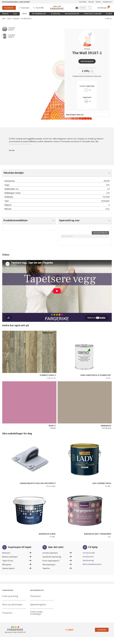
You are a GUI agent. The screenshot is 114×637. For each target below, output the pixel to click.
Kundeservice (107, 2)
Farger (5, 13)
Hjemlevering (88, 560)
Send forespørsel (87, 61)
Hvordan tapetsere (50, 553)
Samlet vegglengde (87, 86)
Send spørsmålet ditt (100, 233)
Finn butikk (82, 2)
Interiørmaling (39, 13)
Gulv (15, 13)
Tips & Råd (40, 8)
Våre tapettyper (48, 564)
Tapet (24, 13)
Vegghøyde (87, 97)
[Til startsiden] (57, 7)
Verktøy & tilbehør (92, 13)
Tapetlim (46, 568)
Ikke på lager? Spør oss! (75, 115)
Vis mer (12, 150)
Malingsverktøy (72, 13)
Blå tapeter (6, 564)
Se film (107, 19)
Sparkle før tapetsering (51, 556)
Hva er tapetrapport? (51, 560)
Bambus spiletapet (10, 556)
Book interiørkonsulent (92, 564)
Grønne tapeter (8, 568)
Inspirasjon (25, 8)
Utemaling (55, 13)
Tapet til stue (7, 560)
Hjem (3, 19)
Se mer (109, 13)
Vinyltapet (16, 19)
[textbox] (85, 236)
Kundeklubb (9, 8)
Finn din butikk (89, 553)
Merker (98, 2)
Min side (91, 2)
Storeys (87, 49)
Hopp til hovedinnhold (8, 1)
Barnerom (6, 553)
